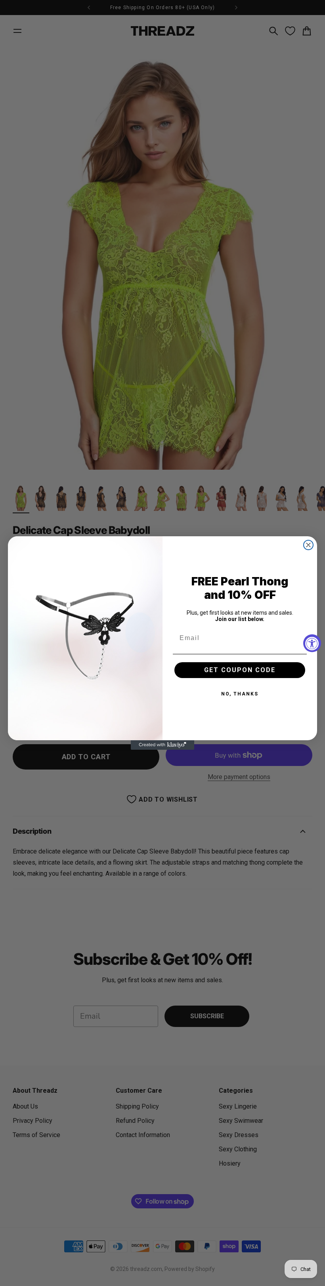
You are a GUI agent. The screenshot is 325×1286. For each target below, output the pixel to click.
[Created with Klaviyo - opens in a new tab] (162, 745)
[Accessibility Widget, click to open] (312, 643)
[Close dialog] (308, 545)
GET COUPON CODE (239, 670)
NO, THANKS (239, 694)
